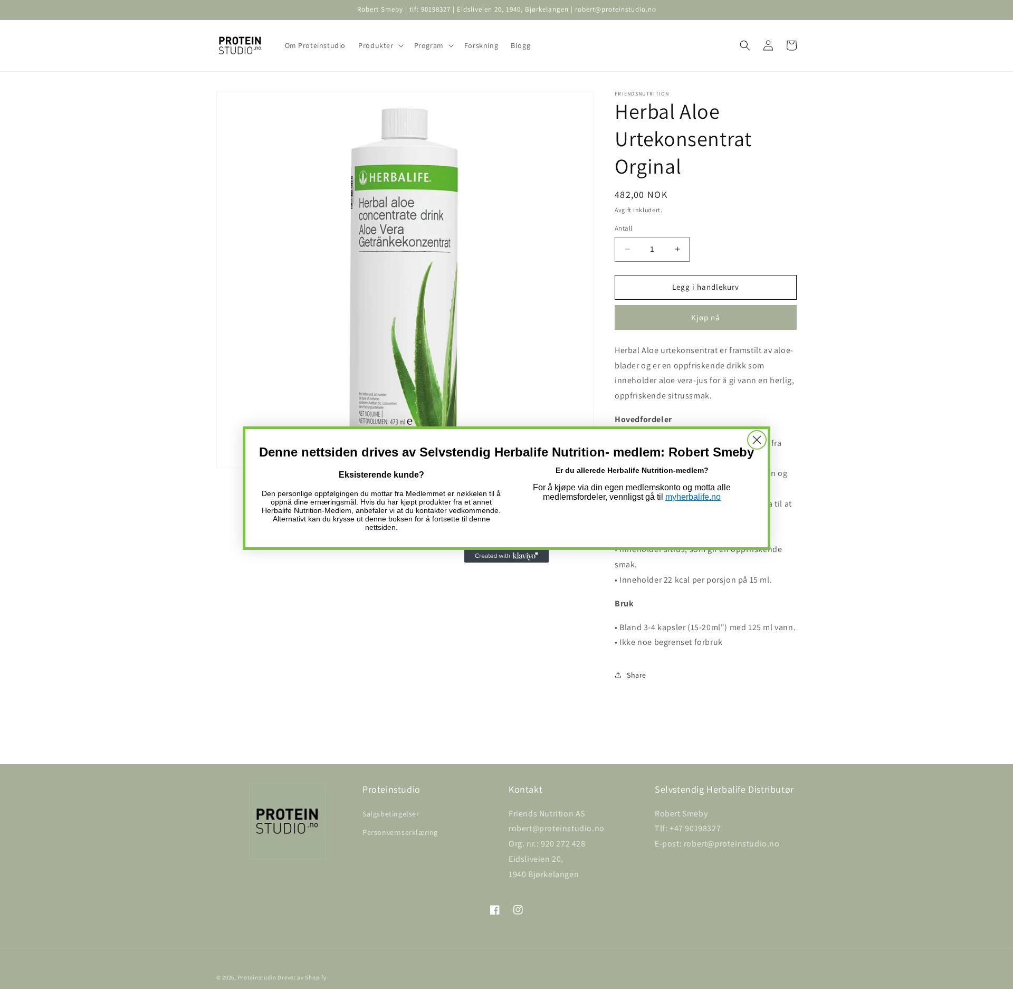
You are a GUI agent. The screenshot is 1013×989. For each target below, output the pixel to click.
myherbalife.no (693, 496)
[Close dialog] (757, 440)
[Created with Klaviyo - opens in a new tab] (506, 556)
